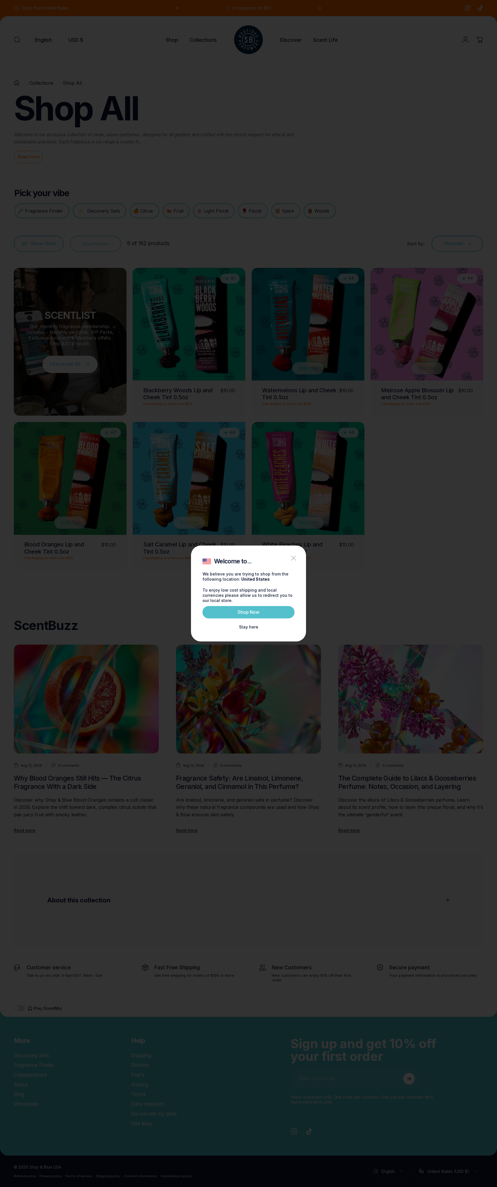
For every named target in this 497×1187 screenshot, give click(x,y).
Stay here (248, 626)
